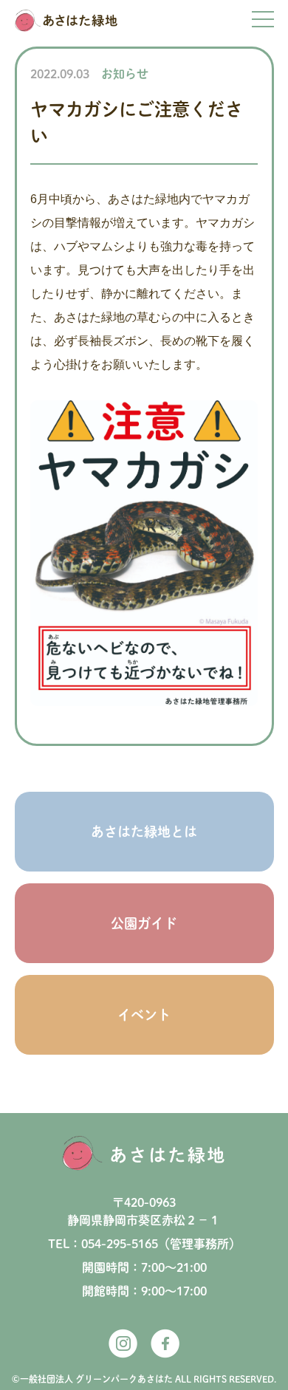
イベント (144, 1014)
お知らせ (124, 74)
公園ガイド (144, 923)
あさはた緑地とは (144, 831)
